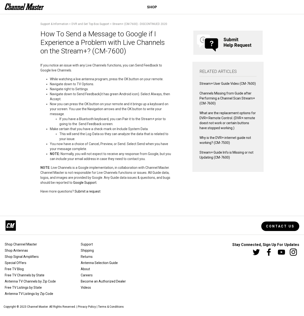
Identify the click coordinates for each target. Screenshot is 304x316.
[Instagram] (293, 252)
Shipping (87, 250)
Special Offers (15, 263)
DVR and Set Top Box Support (90, 24)
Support (87, 244)
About (85, 269)
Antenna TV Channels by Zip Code (30, 281)
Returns (87, 257)
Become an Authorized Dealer (103, 281)
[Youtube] (281, 252)
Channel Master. (37, 306)
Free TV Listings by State (23, 287)
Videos (86, 287)
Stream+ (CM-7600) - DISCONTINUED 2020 (139, 24)
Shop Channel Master (21, 244)
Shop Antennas (16, 250)
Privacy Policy (87, 306)
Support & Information (54, 24)
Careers (87, 275)
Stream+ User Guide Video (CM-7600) (228, 83)
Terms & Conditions (111, 306)
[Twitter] (256, 252)
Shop (152, 7)
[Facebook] (268, 252)
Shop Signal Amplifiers (22, 257)
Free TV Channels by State (24, 275)
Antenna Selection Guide (99, 263)
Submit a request (87, 191)
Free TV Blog (14, 269)
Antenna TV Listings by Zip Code (29, 294)
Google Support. (85, 182)
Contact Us (280, 226)
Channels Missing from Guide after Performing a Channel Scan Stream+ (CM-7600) (227, 98)
